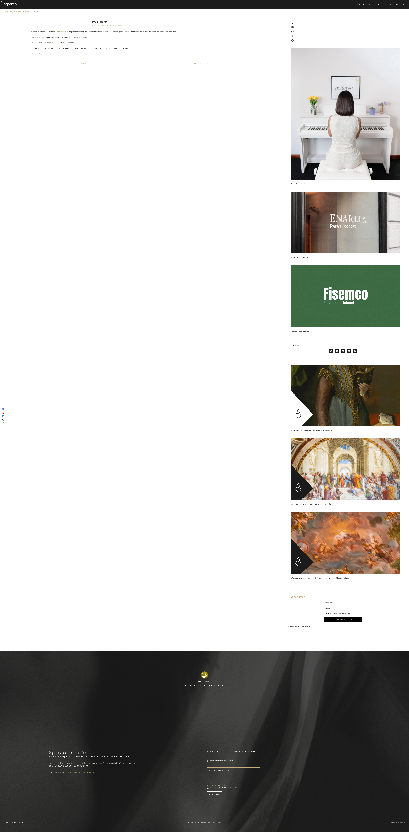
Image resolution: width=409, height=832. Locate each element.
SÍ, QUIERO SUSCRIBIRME (343, 620)
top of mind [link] (56, 43)
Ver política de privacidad (216, 785)
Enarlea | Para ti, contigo (299, 257)
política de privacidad (344, 613)
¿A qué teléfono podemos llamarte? (246, 751)
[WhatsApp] (3, 423)
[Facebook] (3, 409)
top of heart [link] (61, 31)
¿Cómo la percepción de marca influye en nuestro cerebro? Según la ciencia (320, 578)
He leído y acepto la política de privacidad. (224, 787)
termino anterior (85, 63)
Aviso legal (204, 822)
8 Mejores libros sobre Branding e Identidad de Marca (311, 430)
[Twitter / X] (3, 419)
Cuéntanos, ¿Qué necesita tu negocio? (221, 770)
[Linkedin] (3, 416)
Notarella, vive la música (299, 184)
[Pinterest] (3, 412)
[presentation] (345, 114)
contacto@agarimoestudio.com (80, 772)
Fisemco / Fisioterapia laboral (301, 331)
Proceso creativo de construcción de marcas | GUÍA (311, 504)
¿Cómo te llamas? (213, 751)
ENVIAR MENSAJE (214, 794)
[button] (359, 4)
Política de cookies (193, 822)
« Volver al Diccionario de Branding (43, 54)
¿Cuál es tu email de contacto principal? (221, 761)
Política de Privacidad (214, 822)
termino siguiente (202, 63)
